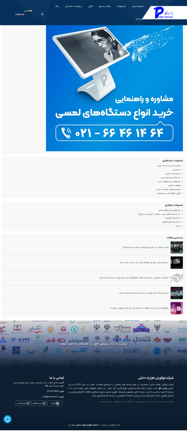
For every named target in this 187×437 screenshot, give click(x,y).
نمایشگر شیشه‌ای (106, 402)
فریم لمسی (140, 402)
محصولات (121, 6)
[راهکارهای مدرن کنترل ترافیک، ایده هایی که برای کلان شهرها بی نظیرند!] (177, 308)
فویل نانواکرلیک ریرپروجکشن (168, 193)
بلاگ (57, 6)
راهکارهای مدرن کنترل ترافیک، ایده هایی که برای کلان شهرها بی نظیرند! (139, 308)
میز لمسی (176, 169)
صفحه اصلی (137, 6)
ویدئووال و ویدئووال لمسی (169, 181)
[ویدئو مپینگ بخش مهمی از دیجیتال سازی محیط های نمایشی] (177, 293)
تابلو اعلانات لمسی (173, 173)
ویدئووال (117, 402)
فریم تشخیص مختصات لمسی (168, 189)
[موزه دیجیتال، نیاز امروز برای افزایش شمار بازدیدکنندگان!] (177, 247)
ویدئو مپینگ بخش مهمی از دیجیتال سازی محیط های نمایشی (144, 293)
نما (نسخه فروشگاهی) (171, 222)
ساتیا (178, 226)
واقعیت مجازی (174, 185)
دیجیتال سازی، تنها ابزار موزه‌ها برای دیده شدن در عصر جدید (144, 262)
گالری (90, 6)
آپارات (53, 403)
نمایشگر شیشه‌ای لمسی (170, 177)
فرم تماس (21, 403)
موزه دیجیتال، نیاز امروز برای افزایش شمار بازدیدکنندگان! (146, 247)
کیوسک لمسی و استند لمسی (168, 165)
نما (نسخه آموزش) (172, 218)
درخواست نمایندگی (73, 6)
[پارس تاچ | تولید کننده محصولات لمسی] (163, 12)
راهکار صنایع (105, 6)
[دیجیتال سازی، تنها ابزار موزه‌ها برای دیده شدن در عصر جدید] (177, 262)
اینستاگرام (37, 403)
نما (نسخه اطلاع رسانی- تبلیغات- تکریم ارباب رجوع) (159, 214)
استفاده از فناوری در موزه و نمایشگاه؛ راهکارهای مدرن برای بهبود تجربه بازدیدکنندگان (134, 277)
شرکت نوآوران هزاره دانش (86, 425)
